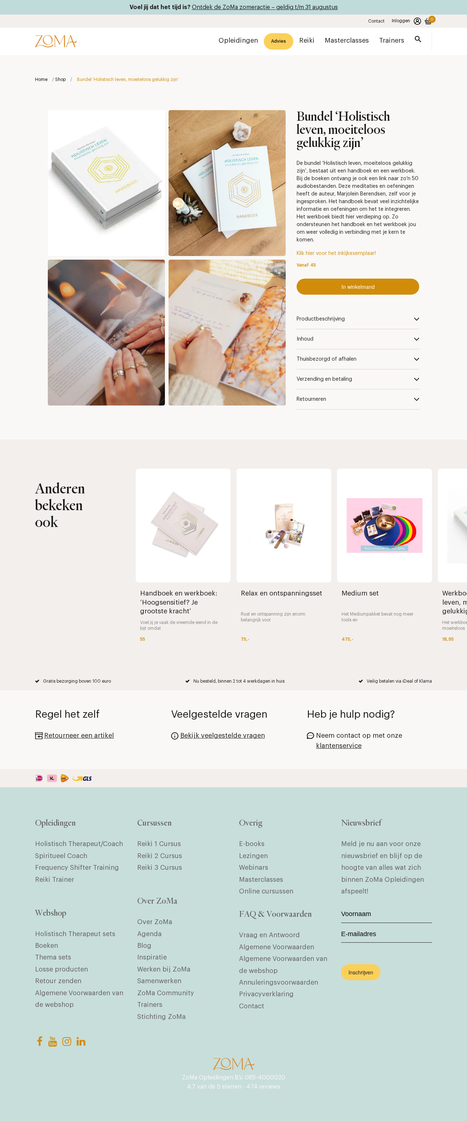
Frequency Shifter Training (77, 867)
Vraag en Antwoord (269, 935)
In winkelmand (358, 286)
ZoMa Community (165, 993)
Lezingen (253, 856)
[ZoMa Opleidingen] (56, 41)
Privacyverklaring (266, 994)
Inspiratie (152, 957)
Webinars (253, 867)
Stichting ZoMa (161, 1016)
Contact (376, 21)
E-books (252, 844)
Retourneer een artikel (79, 735)
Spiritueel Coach (61, 856)
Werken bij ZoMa (163, 969)
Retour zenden (58, 981)
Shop (60, 79)
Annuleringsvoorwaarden (278, 982)
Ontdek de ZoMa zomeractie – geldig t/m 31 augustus (265, 7)
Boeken (46, 945)
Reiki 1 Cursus (159, 844)
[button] (418, 40)
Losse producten (61, 969)
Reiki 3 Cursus (159, 867)
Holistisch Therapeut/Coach (79, 844)
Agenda (149, 934)
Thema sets (53, 957)
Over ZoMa (154, 922)
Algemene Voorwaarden (276, 947)
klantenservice (339, 745)
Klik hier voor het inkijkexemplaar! (336, 253)
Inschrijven (360, 972)
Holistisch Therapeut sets (75, 934)
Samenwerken (159, 981)
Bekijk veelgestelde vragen (222, 735)
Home (41, 79)
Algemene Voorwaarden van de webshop (79, 999)
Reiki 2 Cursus (159, 856)
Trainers (149, 1004)
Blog (144, 945)
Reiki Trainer (54, 879)
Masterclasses (261, 879)
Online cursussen (266, 891)
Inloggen (401, 21)
